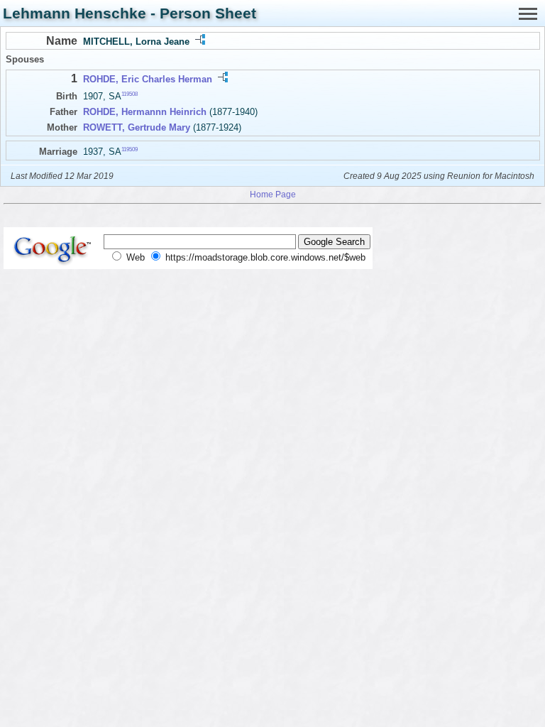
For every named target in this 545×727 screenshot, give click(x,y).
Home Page (273, 194)
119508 (129, 94)
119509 (129, 149)
